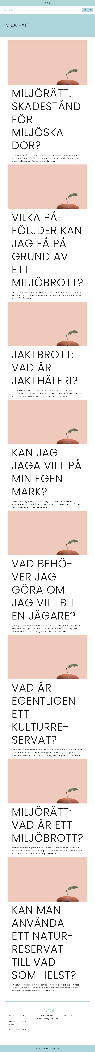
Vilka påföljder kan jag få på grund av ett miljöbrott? (47, 250)
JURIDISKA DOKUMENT (17, 1029)
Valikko (87, 10)
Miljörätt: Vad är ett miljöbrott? (47, 825)
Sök (49, 3)
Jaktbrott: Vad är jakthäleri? (45, 367)
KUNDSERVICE (47, 1015)
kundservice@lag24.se (47, 1018)
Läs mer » (52, 161)
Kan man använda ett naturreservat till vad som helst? (44, 942)
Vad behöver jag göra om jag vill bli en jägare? (44, 589)
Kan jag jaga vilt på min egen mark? (47, 472)
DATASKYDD (69, 1015)
